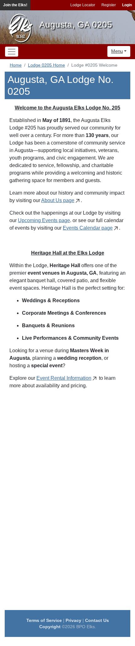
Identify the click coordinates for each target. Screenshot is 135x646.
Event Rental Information (63, 378)
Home (16, 65)
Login (127, 5)
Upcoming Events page (44, 220)
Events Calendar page (88, 228)
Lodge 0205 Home (46, 65)
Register (108, 5)
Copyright (50, 626)
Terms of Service (44, 620)
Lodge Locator (82, 5)
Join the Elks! (15, 5)
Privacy (73, 620)
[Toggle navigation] (11, 52)
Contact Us (97, 620)
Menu (117, 51)
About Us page (57, 200)
